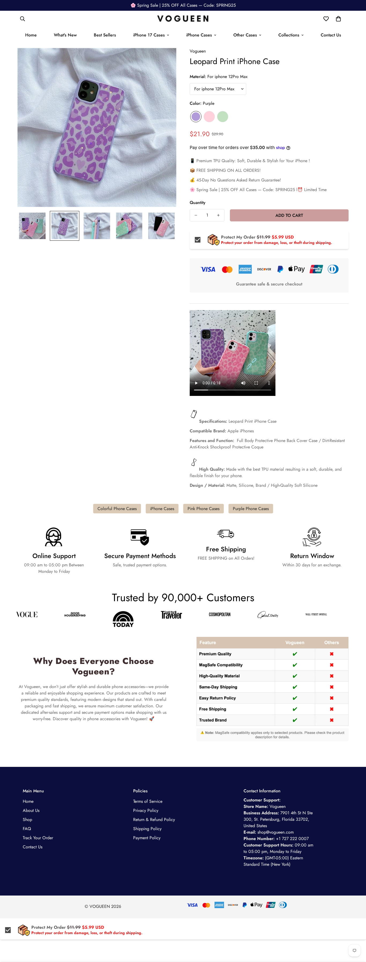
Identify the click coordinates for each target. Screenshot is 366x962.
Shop (27, 819)
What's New (65, 35)
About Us (31, 810)
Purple (196, 116)
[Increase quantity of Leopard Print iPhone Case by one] (218, 215)
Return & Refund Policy (154, 819)
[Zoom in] (165, 59)
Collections (288, 35)
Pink (209, 116)
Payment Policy (146, 838)
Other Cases (245, 35)
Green (222, 116)
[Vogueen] (183, 19)
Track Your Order (38, 838)
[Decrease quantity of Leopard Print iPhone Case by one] (196, 215)
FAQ (27, 829)
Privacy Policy (145, 810)
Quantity (198, 202)
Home (31, 35)
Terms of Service (147, 801)
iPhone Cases (199, 35)
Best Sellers (105, 35)
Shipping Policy (147, 829)
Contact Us (331, 35)
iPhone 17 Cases (149, 35)
